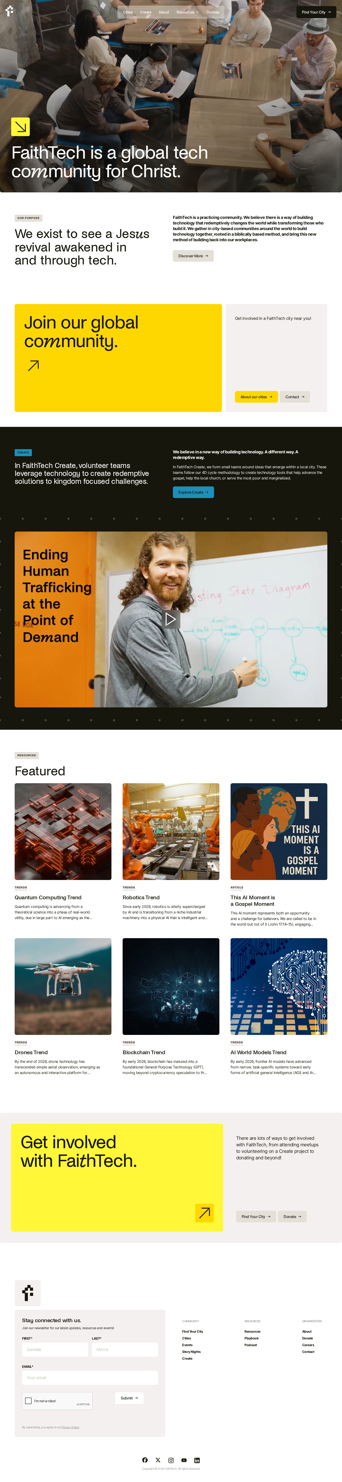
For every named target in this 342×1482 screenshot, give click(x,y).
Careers (308, 1345)
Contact (308, 1352)
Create (145, 12)
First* (27, 1338)
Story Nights (191, 1352)
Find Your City (192, 1331)
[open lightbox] (171, 619)
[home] (9, 11)
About (164, 12)
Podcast (251, 1345)
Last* (97, 1338)
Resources (253, 1331)
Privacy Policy (70, 1427)
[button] (188, 12)
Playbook (251, 1338)
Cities (128, 12)
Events (187, 1345)
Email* (27, 1366)
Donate (213, 12)
